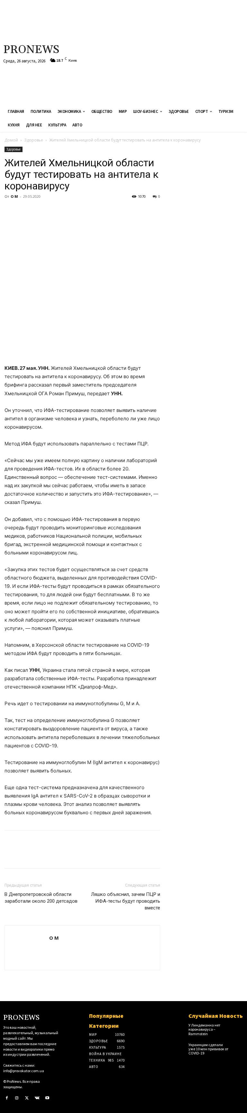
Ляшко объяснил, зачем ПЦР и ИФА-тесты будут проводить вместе (125, 901)
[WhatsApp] (55, 211)
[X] (25, 211)
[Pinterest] (40, 211)
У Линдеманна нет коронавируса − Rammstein (204, 1029)
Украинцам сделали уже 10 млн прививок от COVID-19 (208, 1048)
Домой (11, 140)
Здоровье (33, 140)
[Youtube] (47, 1098)
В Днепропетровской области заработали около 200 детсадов (41, 897)
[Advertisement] (166, 51)
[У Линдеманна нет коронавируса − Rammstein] (238, 1027)
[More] (70, 211)
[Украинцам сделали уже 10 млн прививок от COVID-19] (238, 1046)
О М (14, 196)
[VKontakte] (37, 1098)
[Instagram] (17, 1098)
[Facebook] (11, 211)
